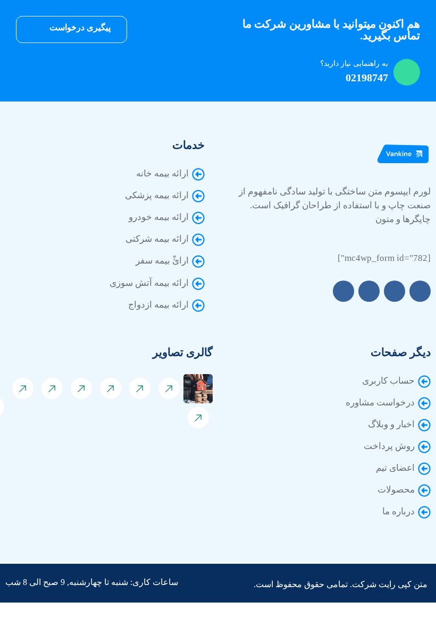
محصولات (396, 490)
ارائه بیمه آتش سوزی (149, 283)
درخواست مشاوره (380, 402)
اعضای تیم (395, 468)
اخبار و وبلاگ (391, 424)
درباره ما (398, 511)
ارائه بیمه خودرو (159, 217)
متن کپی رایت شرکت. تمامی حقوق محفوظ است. (340, 584)
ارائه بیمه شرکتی (157, 239)
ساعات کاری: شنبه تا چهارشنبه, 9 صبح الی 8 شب (91, 582)
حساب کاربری (388, 381)
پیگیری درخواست (79, 27)
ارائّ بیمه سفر (162, 261)
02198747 (367, 77)
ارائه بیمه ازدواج (158, 305)
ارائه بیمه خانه (162, 173)
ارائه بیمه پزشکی (157, 195)
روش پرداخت (389, 446)
